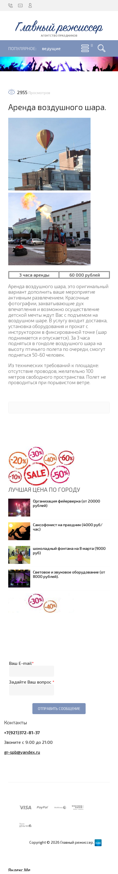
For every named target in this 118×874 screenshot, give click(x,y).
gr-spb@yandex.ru (22, 752)
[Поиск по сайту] (101, 48)
